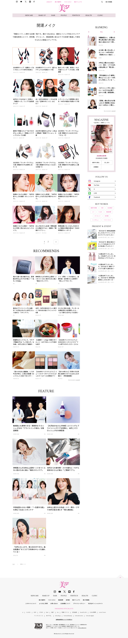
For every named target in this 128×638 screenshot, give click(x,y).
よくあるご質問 (43, 603)
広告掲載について (65, 603)
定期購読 (96, 167)
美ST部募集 (109, 2)
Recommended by (72, 380)
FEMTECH (76, 15)
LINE (95, 193)
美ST (52, 612)
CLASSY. (28, 612)
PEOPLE (64, 15)
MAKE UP (42, 15)
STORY (41, 612)
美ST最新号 (58, 2)
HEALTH (88, 15)
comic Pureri (102, 612)
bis (58, 612)
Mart (47, 612)
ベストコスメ (67, 2)
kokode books (79, 616)
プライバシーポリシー (79, 603)
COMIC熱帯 (93, 612)
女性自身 (74, 612)
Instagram (97, 181)
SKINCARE (29, 15)
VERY (35, 612)
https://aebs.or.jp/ (82, 627)
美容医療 (60, 600)
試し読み (106, 162)
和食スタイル (65, 612)
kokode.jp (58, 616)
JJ (22, 612)
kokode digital (90, 616)
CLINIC (100, 15)
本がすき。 (49, 616)
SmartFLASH (83, 612)
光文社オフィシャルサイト (95, 603)
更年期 (68, 600)
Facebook (97, 197)
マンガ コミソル (38, 616)
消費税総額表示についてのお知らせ (64, 619)
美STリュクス (78, 2)
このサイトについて (30, 603)
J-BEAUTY (49, 2)
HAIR (53, 15)
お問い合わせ (54, 603)
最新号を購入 (96, 162)
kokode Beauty (68, 616)
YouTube (96, 185)
